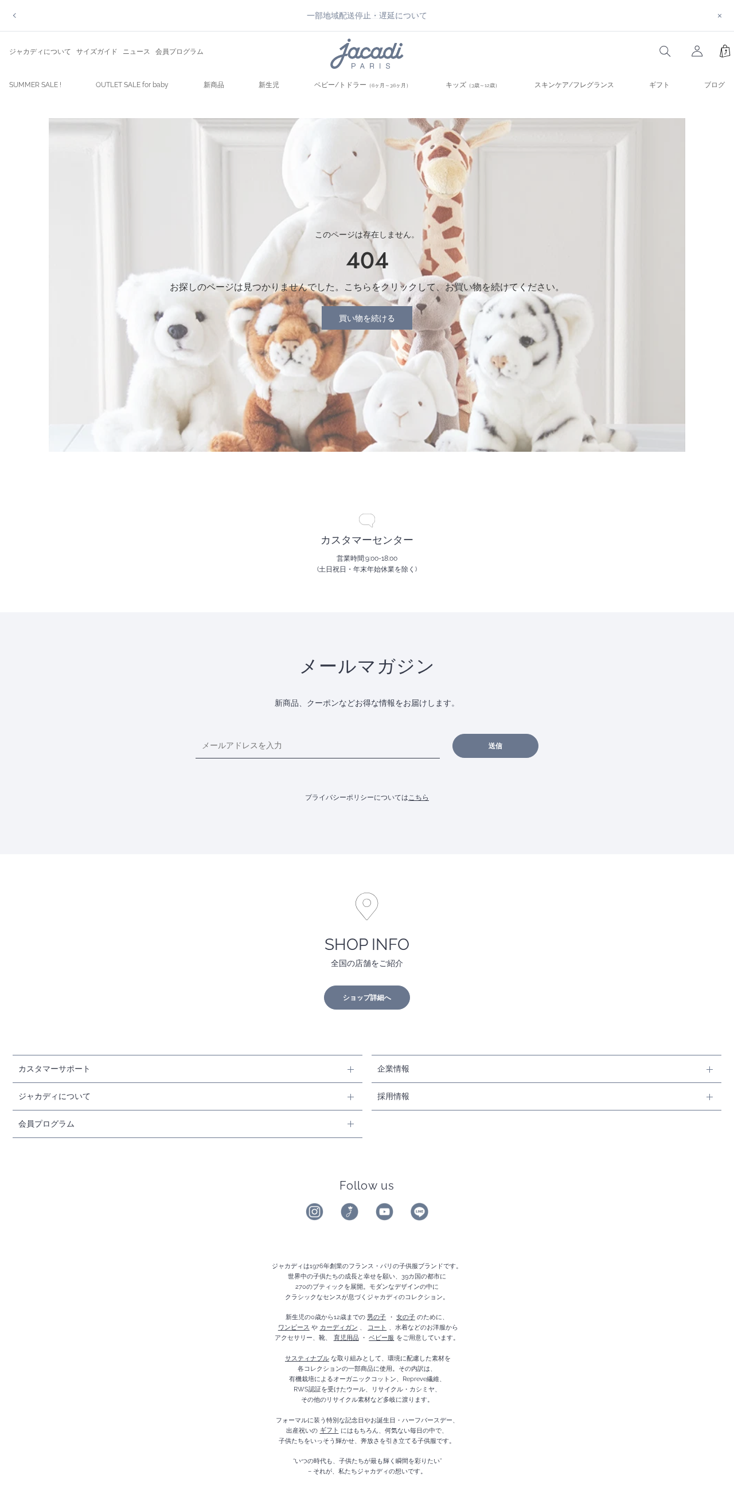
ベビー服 (381, 1338)
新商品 (214, 85)
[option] (367, 15)
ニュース (136, 52)
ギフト (659, 85)
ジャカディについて (40, 52)
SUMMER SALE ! (35, 85)
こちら (418, 797)
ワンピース (294, 1327)
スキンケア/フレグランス (574, 85)
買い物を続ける (367, 317)
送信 (495, 746)
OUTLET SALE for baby (132, 85)
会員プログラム (179, 52)
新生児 (269, 85)
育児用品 (346, 1338)
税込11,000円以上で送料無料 (367, 15)
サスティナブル (307, 1358)
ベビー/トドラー (362, 85)
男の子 (376, 1317)
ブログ (714, 85)
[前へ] (14, 15)
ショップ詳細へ (367, 998)
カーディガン (339, 1327)
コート (377, 1327)
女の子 (405, 1317)
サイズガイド (97, 52)
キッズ (473, 85)
